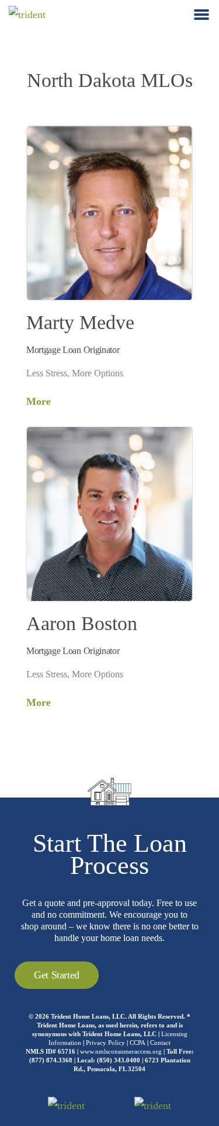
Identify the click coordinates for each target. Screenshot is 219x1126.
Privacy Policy (105, 1042)
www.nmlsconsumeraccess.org (121, 1051)
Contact (160, 1042)
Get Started (56, 975)
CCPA (137, 1042)
